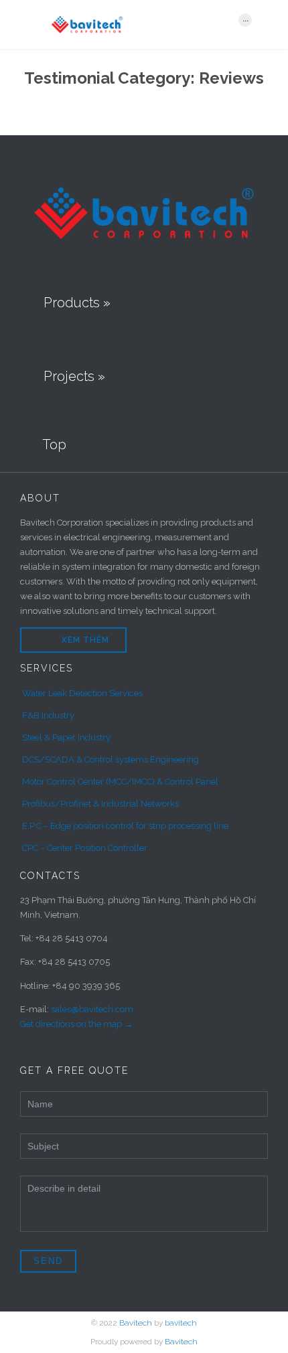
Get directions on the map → (76, 1024)
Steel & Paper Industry (66, 737)
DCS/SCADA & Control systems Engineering (110, 759)
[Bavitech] (136, 24)
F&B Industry (48, 715)
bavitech (181, 1323)
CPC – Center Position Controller (84, 848)
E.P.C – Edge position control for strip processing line (125, 826)
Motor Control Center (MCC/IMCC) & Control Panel (120, 782)
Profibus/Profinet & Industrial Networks (100, 804)
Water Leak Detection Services (82, 693)
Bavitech (135, 1323)
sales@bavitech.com (92, 1009)
